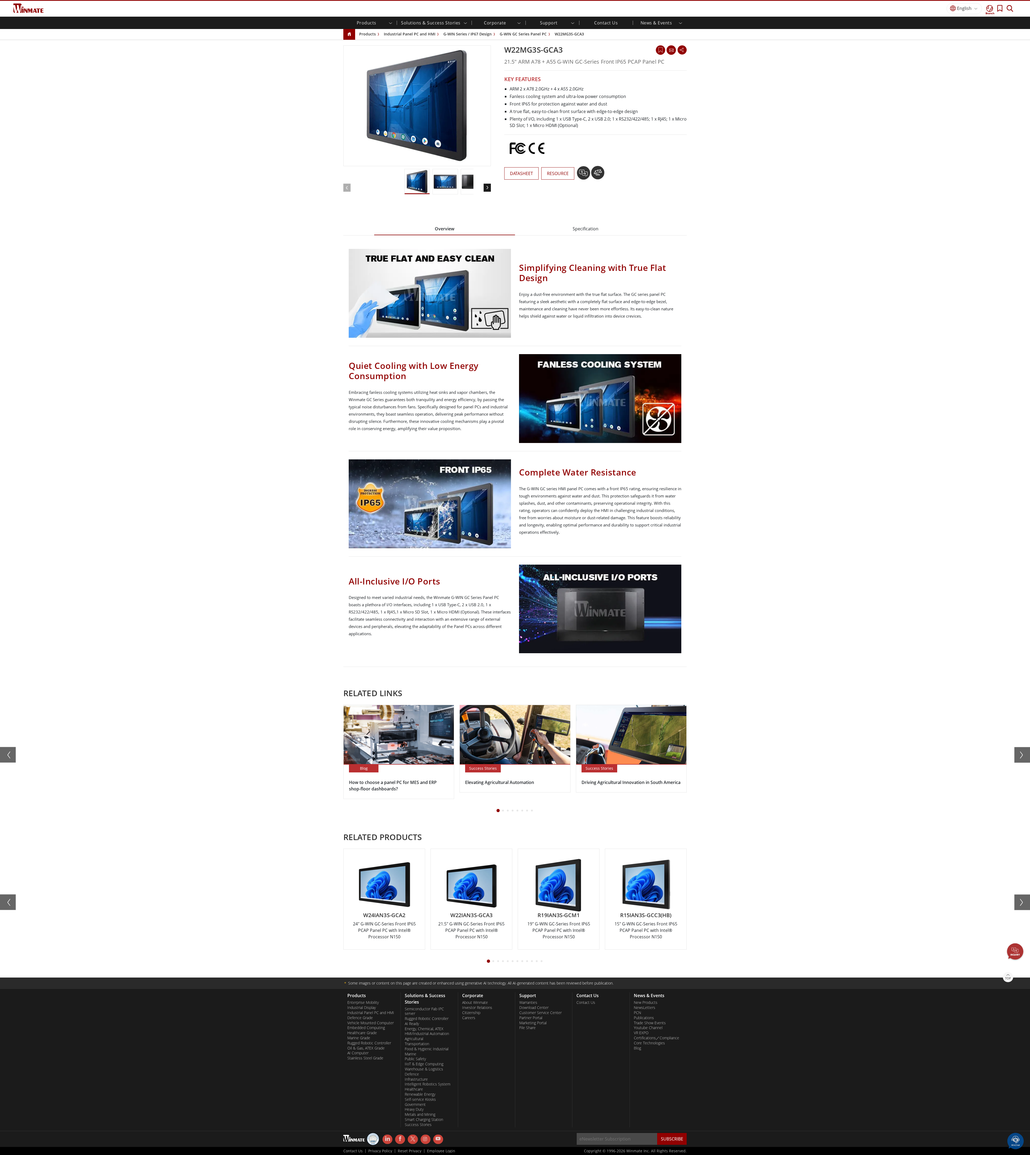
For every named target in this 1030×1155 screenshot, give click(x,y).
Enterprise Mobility (363, 1002)
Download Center (534, 1007)
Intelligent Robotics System (427, 1084)
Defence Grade (360, 1017)
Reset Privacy (409, 1151)
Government (415, 1104)
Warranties (528, 1002)
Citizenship (471, 1012)
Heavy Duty (414, 1109)
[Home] (349, 34)
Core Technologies (649, 1043)
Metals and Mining (420, 1114)
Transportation (417, 1043)
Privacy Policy (380, 1151)
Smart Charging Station (424, 1119)
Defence (412, 1074)
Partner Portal (530, 1017)
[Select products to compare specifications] (597, 175)
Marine (410, 1054)
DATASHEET (521, 173)
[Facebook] (400, 1139)
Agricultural (414, 1038)
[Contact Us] (671, 50)
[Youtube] (438, 1139)
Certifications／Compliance (656, 1038)
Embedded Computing (366, 1027)
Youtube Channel (648, 1027)
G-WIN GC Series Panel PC (523, 34)
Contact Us (606, 23)
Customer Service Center (540, 1012)
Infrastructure (416, 1079)
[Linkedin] (387, 1139)
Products (367, 34)
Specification (585, 229)
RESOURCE (558, 173)
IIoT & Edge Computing (424, 1064)
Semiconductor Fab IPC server (424, 1011)
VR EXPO (641, 1032)
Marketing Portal (533, 1022)
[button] (1015, 952)
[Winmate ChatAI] (1015, 1140)
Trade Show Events (650, 1022)
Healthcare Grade (362, 1032)
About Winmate (475, 1002)
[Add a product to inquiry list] (584, 175)
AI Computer (358, 1053)
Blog (637, 1048)
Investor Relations (477, 1007)
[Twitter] (412, 1139)
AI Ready (412, 1023)
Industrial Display (361, 1007)
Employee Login (441, 1151)
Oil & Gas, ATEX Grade (366, 1048)
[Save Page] (660, 49)
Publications (644, 1017)
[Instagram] (425, 1139)
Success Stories (418, 1124)
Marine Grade (358, 1038)
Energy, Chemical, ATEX (424, 1028)
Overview (444, 229)
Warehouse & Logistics (424, 1069)
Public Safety (415, 1058)
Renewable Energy (420, 1094)
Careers (468, 1017)
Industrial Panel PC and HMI (409, 34)
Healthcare (414, 1089)
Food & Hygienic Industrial (426, 1049)
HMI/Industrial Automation (427, 1033)
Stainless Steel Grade (365, 1058)
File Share (527, 1027)
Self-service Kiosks (420, 1099)
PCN (637, 1012)
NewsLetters (644, 1007)
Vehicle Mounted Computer (370, 1022)
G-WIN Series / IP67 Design (467, 34)
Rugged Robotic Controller (369, 1043)
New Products (645, 1002)
